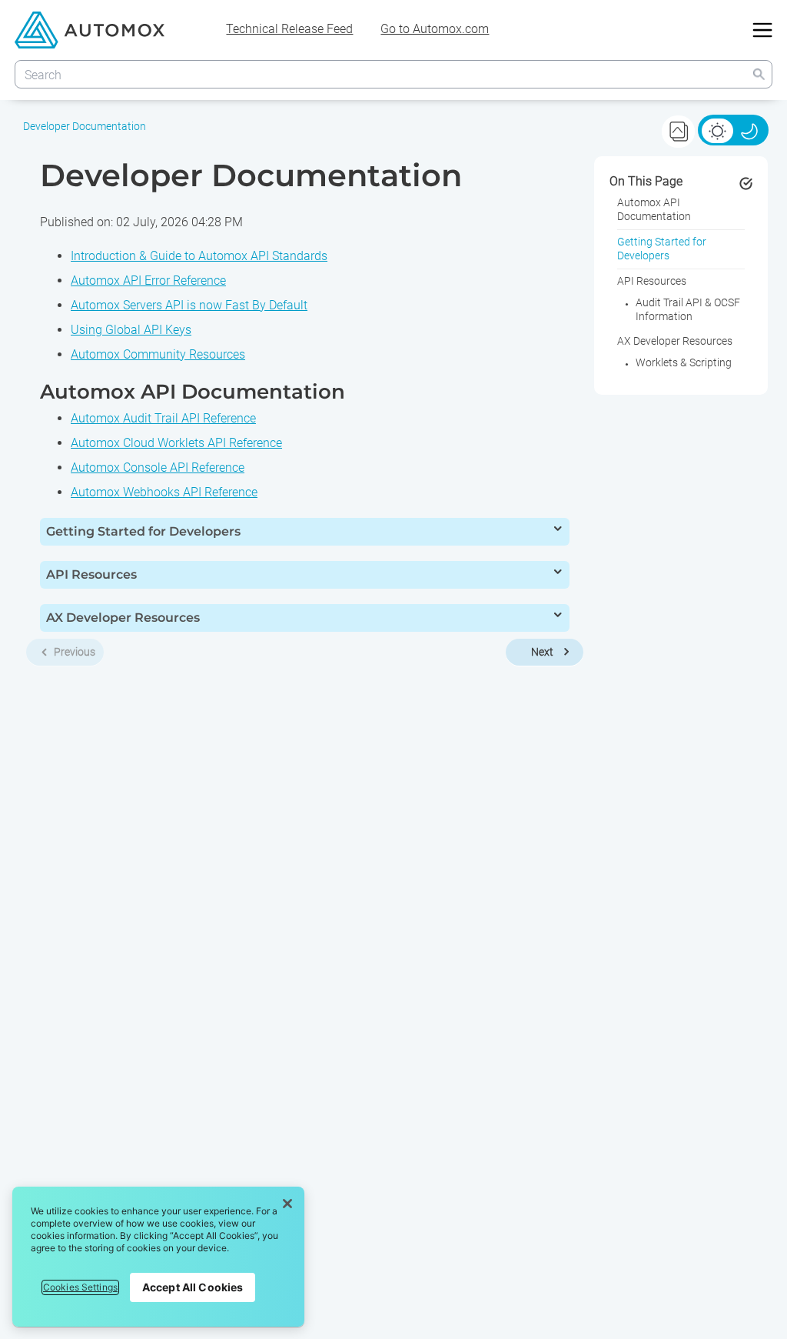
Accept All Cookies (193, 1287)
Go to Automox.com (434, 29)
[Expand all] (678, 131)
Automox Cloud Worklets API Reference (176, 443)
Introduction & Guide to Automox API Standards (199, 256)
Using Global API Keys (131, 329)
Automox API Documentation (654, 209)
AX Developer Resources (674, 341)
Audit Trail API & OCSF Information (688, 309)
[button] (758, 74)
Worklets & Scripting (684, 362)
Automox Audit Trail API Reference (163, 418)
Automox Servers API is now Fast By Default (189, 305)
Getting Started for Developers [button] (143, 531)
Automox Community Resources (158, 354)
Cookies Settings (80, 1287)
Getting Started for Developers (661, 248)
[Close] (287, 1203)
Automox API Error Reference (148, 280)
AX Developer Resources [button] (123, 617)
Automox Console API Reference (157, 467)
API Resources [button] (91, 574)
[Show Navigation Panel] (762, 30)
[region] (158, 1257)
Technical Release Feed (289, 29)
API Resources (651, 281)
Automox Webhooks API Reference (164, 492)
